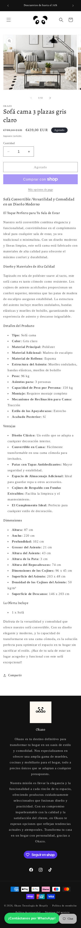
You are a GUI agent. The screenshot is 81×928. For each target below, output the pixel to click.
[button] (8, 20)
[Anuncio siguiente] (73, 5)
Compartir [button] (15, 675)
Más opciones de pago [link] (40, 189)
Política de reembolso (64, 905)
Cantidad (9, 143)
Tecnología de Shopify (35, 905)
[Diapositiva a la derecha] (50, 98)
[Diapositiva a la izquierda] (31, 98)
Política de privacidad (28, 912)
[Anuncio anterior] (8, 5)
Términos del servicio (57, 912)
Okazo (18, 905)
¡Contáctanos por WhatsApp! (32, 918)
